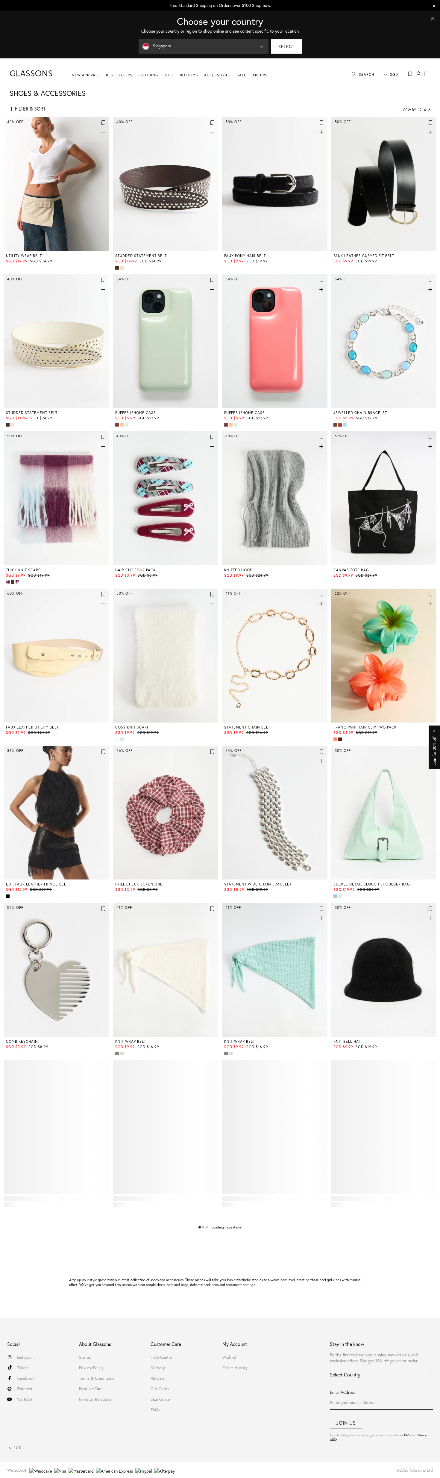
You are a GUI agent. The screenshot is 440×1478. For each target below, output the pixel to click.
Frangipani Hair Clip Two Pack (365, 727)
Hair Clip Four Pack (135, 570)
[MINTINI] (127, 425)
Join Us (346, 1423)
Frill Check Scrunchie (139, 884)
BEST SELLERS (119, 75)
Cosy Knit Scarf (132, 727)
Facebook (25, 1378)
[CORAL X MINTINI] (335, 739)
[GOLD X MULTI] (340, 425)
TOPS (169, 75)
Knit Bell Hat (347, 1041)
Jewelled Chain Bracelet (360, 412)
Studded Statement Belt (141, 255)
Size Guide (160, 1399)
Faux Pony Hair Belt (245, 255)
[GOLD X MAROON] (335, 425)
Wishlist (229, 1357)
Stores (85, 1357)
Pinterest (24, 1388)
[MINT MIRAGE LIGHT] (122, 739)
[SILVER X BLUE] (345, 425)
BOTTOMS (189, 75)
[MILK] (122, 1053)
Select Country (345, 1374)
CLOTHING (148, 75)
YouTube (24, 1399)
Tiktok (22, 1367)
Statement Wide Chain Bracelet (258, 884)
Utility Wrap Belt (24, 255)
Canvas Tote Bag (351, 570)
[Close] (432, 18)
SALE (241, 75)
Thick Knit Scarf (23, 570)
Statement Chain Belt (247, 727)
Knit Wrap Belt (130, 1041)
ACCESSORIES (217, 75)
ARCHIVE (260, 75)
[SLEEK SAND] (13, 896)
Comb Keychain (22, 1041)
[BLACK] (8, 896)
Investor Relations (95, 1399)
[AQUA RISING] (117, 1053)
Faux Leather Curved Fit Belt (363, 255)
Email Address (342, 1392)
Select (286, 46)
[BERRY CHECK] (18, 582)
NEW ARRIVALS (86, 75)
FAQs (155, 1409)
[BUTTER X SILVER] (122, 268)
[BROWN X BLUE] (340, 739)
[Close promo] (434, 6)
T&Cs (407, 1435)
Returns (157, 1378)
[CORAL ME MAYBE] (122, 425)
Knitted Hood (238, 570)
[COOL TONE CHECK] (8, 582)
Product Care (91, 1388)
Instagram (26, 1357)
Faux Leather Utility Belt (32, 727)
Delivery (158, 1367)
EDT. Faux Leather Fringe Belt (37, 884)
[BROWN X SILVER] (117, 268)
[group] (220, 5)
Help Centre (161, 1357)
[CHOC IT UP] (13, 582)
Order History (235, 1367)
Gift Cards (160, 1388)
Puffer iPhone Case (135, 412)
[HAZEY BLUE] (335, 896)
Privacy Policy (91, 1367)
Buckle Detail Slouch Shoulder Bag (371, 884)
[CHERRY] (117, 425)
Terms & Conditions (96, 1378)
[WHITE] (117, 739)
